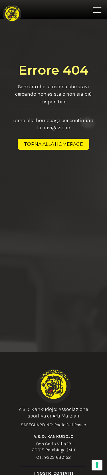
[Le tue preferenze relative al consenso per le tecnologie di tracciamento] (97, 465)
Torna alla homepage (53, 144)
